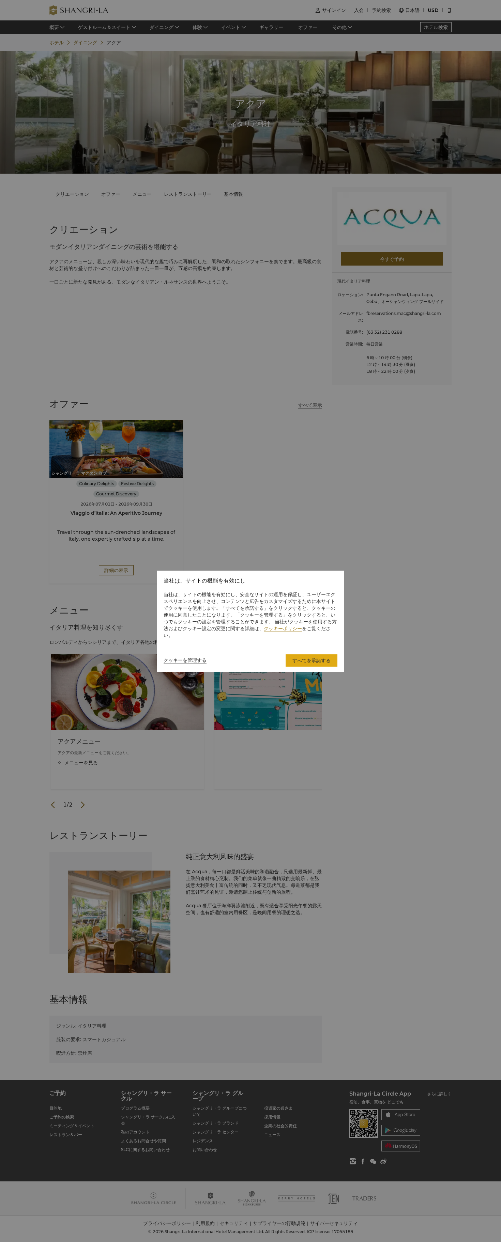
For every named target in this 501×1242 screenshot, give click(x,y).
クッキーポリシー (283, 628)
